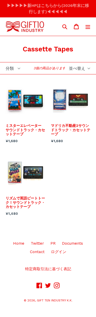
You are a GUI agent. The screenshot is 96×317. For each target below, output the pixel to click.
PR (53, 243)
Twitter (37, 243)
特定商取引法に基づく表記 (48, 269)
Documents (72, 243)
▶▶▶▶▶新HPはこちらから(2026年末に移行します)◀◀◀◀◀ (48, 8)
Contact (37, 252)
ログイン (58, 252)
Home (18, 243)
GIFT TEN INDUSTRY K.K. (54, 300)
